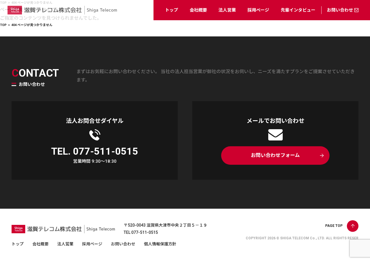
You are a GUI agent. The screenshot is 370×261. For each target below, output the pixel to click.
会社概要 (198, 10)
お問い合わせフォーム (275, 155)
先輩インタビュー (298, 10)
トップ (171, 10)
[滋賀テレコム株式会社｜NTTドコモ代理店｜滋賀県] (62, 15)
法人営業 (227, 10)
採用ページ (258, 10)
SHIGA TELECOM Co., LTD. (302, 238)
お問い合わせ (340, 10)
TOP (3, 25)
